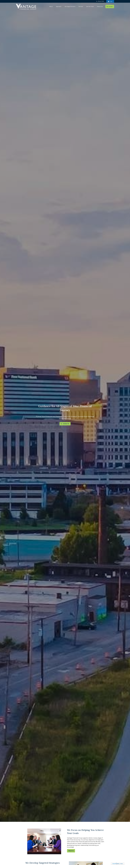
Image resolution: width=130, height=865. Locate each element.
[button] (51, 6)
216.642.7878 (101, 1)
